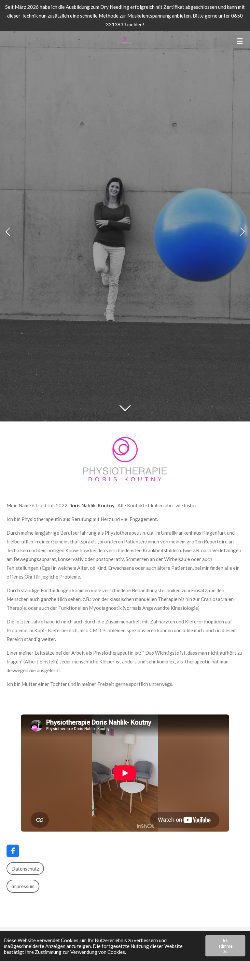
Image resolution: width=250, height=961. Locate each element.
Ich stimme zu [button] (225, 946)
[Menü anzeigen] (239, 40)
